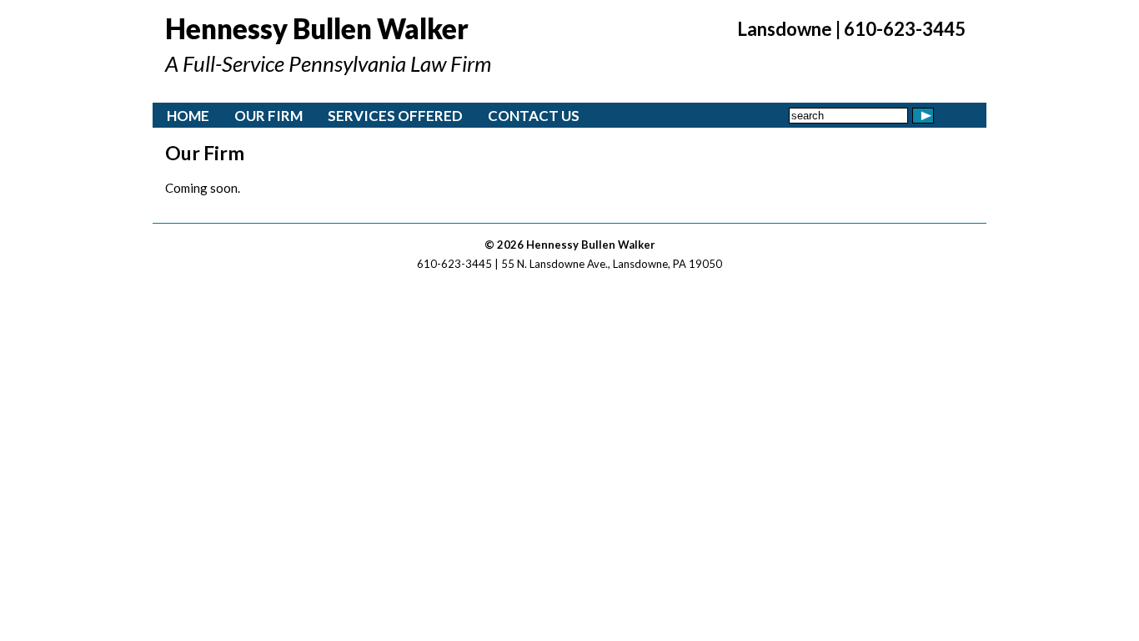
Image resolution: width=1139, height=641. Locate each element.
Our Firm (268, 115)
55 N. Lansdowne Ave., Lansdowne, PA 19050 (611, 263)
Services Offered (395, 115)
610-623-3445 (905, 29)
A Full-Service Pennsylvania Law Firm (328, 63)
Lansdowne (784, 29)
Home (188, 115)
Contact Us (534, 115)
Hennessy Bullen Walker (317, 28)
